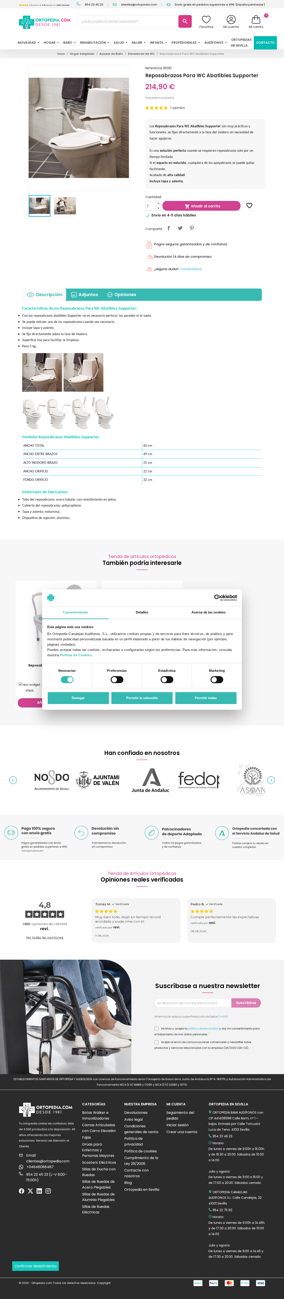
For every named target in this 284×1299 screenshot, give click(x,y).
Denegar (78, 698)
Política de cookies (140, 1151)
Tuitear (180, 228)
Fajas (86, 1137)
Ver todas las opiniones (44, 937)
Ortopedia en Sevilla (141, 1189)
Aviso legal (133, 1119)
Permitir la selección (142, 698)
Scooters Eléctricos (99, 1162)
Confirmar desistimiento (35, 1266)
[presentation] (13, 780)
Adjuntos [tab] (88, 295)
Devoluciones (136, 1112)
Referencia (153, 68)
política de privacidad (203, 1028)
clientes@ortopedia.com (138, 4)
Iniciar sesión (177, 1125)
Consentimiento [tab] (75, 612)
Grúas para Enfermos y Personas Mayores (98, 1150)
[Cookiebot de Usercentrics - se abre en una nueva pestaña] (217, 597)
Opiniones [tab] (125, 295)
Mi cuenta (231, 27)
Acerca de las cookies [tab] (208, 612)
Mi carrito (256, 27)
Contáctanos (190, 269)
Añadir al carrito (203, 206)
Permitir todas (206, 698)
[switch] (117, 679)
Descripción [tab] (49, 295)
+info (223, 1016)
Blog (128, 1182)
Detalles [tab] (142, 612)
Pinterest (191, 228)
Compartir (168, 228)
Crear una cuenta (181, 1131)
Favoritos (206, 27)
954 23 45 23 (93, 4)
